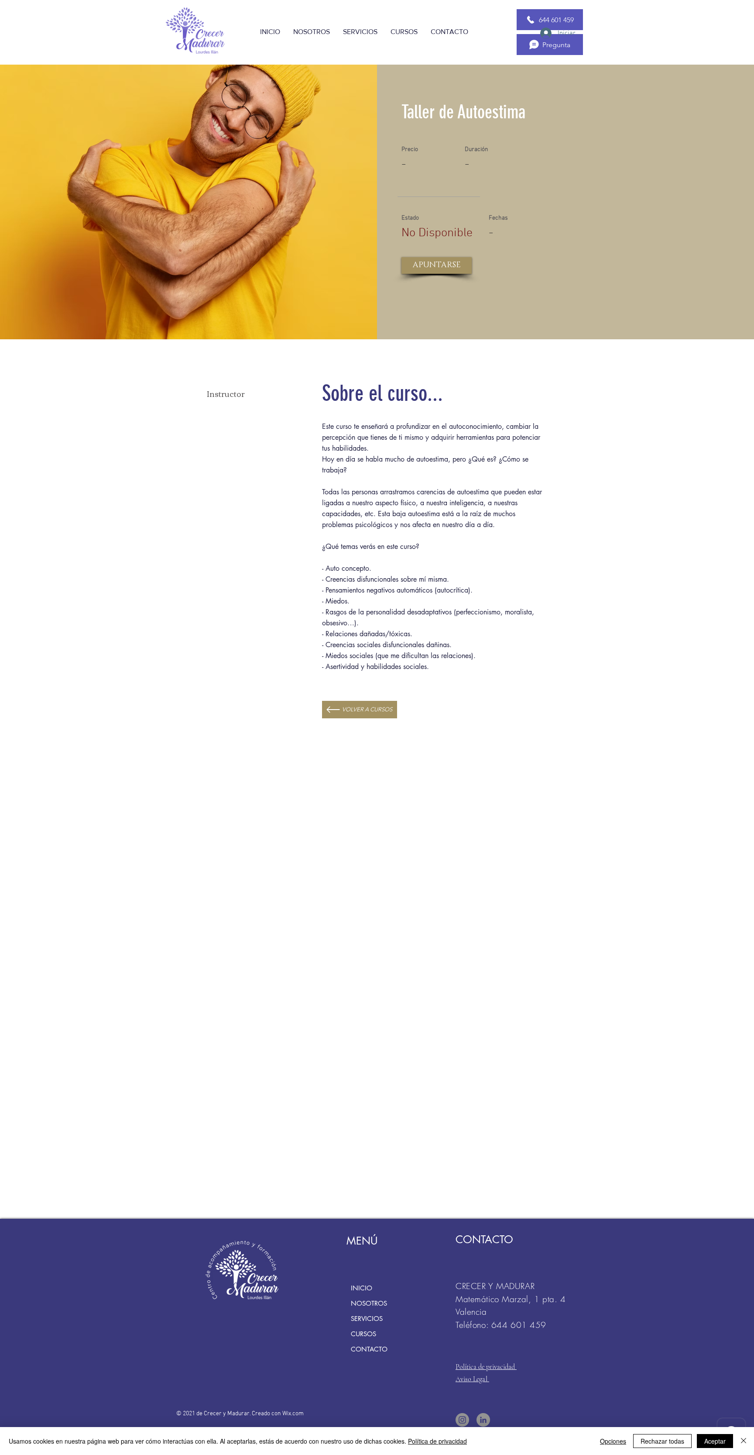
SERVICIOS (367, 1318)
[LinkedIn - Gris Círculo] (483, 1420)
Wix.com (293, 1413)
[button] (436, 265)
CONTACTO (369, 1349)
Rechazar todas (662, 1441)
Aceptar (715, 1441)
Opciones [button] (613, 1441)
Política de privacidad (437, 1441)
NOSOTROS (369, 1303)
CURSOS (363, 1334)
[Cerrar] (743, 1441)
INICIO (361, 1288)
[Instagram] (462, 1420)
